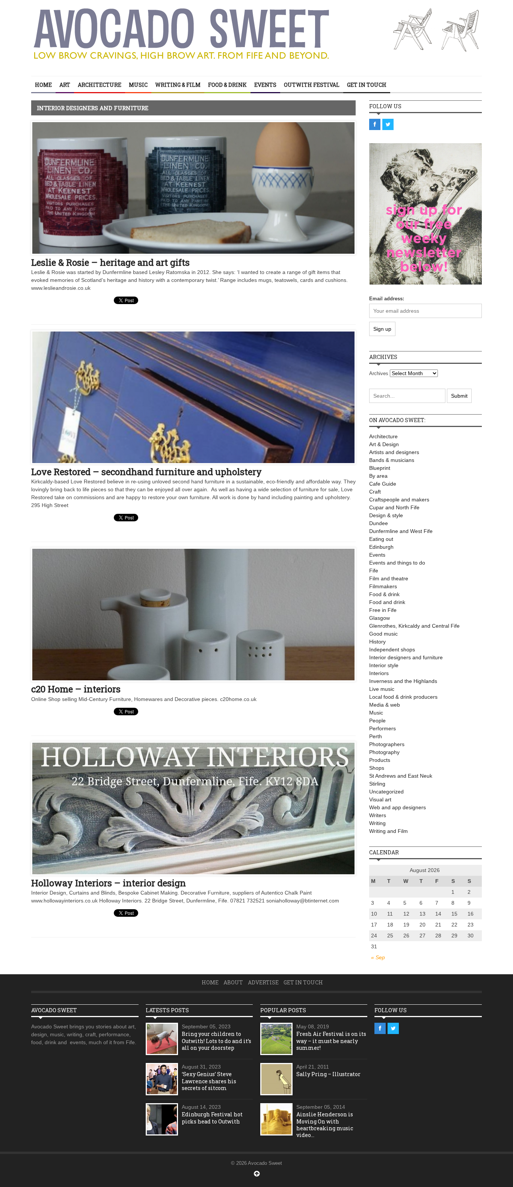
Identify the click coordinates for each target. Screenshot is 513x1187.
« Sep (378, 957)
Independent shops (392, 649)
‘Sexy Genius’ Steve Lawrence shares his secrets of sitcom (209, 1080)
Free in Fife (383, 610)
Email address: (386, 298)
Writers (377, 815)
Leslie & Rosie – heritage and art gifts (110, 262)
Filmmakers (383, 586)
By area (378, 476)
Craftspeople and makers (399, 500)
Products (379, 760)
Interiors (379, 673)
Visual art (380, 799)
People (377, 721)
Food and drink (387, 602)
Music (138, 84)
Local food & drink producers (403, 697)
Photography (384, 752)
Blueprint (379, 468)
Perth (375, 736)
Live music (381, 689)
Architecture (99, 84)
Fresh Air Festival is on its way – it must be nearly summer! (331, 1040)
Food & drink (227, 84)
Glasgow (379, 618)
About (233, 982)
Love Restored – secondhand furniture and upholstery (146, 472)
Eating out (381, 539)
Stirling (377, 784)
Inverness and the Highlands (403, 681)
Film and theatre (388, 578)
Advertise (263, 982)
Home (43, 84)
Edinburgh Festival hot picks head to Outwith (212, 1118)
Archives (378, 373)
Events (265, 84)
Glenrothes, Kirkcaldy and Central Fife (414, 626)
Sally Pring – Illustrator (328, 1074)
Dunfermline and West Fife (401, 531)
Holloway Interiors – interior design (108, 883)
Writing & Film (178, 84)
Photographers (386, 744)
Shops (376, 768)
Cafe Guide (382, 484)
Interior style (383, 665)
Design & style (386, 515)
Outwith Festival (311, 84)
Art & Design (384, 444)
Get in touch (366, 84)
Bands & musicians (391, 460)
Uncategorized (386, 792)
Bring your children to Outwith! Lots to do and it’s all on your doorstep (216, 1040)
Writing (377, 823)
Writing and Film (388, 831)
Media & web (384, 705)
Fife (373, 571)
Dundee (378, 523)
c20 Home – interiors (76, 689)
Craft (375, 492)
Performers (382, 728)
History (377, 642)
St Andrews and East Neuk (400, 776)
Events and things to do (397, 563)
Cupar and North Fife (394, 507)
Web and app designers (397, 807)
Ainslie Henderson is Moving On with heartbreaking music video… (324, 1125)
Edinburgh (381, 547)
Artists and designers (394, 452)
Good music (383, 634)
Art (64, 84)
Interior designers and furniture (406, 657)
